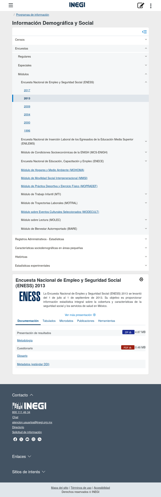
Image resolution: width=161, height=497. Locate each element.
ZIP (126, 332)
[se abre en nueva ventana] (141, 5)
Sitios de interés (26, 471)
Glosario (22, 356)
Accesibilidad (102, 488)
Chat (15, 417)
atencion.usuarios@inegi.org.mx (32, 422)
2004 (27, 114)
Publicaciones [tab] (85, 321)
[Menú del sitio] (10, 5)
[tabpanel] (80, 348)
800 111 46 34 (21, 412)
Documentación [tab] (28, 321)
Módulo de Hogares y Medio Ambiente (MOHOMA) (52, 170)
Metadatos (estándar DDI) (33, 364)
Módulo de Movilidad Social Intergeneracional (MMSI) (54, 178)
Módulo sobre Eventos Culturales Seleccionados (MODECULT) (60, 212)
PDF (126, 347)
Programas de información (32, 14)
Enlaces (19, 456)
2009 (27, 106)
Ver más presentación (78, 315)
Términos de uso (81, 488)
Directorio (18, 427)
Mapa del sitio (59, 488)
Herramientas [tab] (106, 321)
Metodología (25, 340)
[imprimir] (141, 279)
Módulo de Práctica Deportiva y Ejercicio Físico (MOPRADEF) (59, 186)
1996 (27, 130)
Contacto (20, 395)
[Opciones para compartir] (151, 5)
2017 (27, 90)
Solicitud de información (27, 432)
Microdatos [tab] (66, 321)
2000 (27, 122)
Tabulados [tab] (49, 321)
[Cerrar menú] (144, 31)
